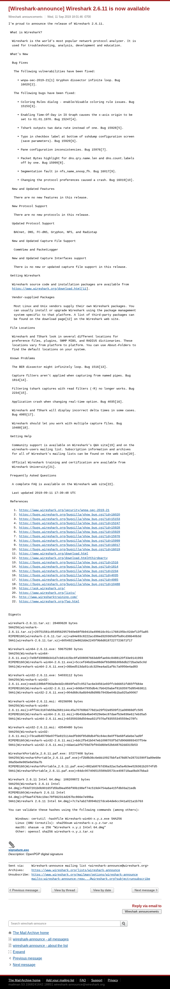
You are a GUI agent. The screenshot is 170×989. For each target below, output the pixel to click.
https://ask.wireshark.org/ (42, 588)
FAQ (83, 980)
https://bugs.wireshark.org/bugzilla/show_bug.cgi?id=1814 (68, 566)
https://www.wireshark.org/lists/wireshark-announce (75, 870)
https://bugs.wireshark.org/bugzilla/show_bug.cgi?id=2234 (68, 571)
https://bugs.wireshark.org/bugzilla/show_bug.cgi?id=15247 (69, 523)
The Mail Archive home (31, 933)
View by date (102, 890)
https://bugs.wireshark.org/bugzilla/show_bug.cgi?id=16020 (69, 514)
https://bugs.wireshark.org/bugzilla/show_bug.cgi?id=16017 (69, 545)
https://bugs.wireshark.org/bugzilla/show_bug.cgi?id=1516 (68, 562)
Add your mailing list (60, 980)
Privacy (113, 980)
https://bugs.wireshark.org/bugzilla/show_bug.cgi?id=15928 (69, 527)
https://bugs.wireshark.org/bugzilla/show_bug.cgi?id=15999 (69, 540)
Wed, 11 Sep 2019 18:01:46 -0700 (69, 16)
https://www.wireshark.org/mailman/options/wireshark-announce (84, 874)
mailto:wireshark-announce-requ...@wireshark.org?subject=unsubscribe (90, 879)
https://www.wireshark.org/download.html (53, 553)
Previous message (25, 890)
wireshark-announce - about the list (40, 946)
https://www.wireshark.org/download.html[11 (49, 288)
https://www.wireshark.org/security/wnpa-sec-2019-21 (64, 510)
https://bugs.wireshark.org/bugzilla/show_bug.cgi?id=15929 (69, 532)
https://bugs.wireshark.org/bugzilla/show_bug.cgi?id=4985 (68, 580)
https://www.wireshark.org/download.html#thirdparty (63, 558)
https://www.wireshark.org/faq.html (49, 601)
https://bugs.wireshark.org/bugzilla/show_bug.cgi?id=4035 (68, 575)
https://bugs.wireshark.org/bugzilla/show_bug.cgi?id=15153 (69, 519)
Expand (19, 952)
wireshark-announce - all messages (41, 939)
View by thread (64, 890)
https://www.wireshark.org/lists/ (47, 593)
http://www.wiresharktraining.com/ (48, 597)
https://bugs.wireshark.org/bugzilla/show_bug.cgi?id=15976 (69, 536)
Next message (145, 890)
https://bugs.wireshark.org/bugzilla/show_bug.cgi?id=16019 (69, 549)
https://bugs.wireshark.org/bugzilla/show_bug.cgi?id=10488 (69, 584)
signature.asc (18, 850)
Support (96, 980)
